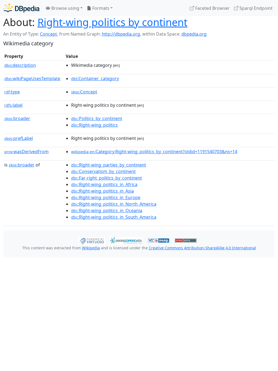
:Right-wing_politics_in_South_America (113, 217)
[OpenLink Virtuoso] (91, 240)
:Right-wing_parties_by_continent (108, 165)
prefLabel (18, 138)
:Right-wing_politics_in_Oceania (106, 210)
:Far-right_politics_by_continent (106, 178)
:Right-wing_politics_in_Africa (104, 184)
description (20, 65)
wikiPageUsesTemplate (32, 78)
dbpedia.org (194, 34)
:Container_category (95, 78)
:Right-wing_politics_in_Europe (105, 197)
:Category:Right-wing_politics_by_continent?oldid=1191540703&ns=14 (154, 152)
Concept (48, 34)
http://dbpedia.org (121, 34)
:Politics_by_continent (96, 118)
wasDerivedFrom (26, 152)
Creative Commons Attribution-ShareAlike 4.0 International (202, 247)
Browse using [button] (64, 8)
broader (17, 118)
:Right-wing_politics (94, 125)
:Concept (84, 92)
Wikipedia (91, 247)
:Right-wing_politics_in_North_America (113, 204)
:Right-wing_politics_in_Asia (102, 191)
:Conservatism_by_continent (103, 171)
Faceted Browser (212, 8)
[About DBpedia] (21, 8)
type (12, 92)
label (13, 105)
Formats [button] (100, 8)
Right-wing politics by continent (112, 22)
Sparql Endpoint (255, 8)
